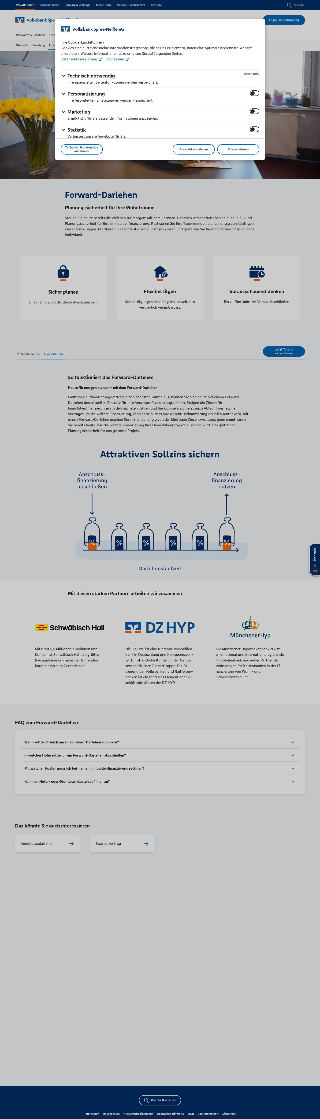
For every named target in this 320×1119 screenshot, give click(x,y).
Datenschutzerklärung (79, 59)
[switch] (254, 93)
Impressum (115, 59)
